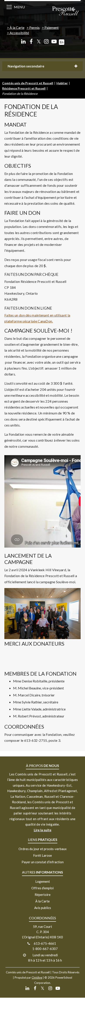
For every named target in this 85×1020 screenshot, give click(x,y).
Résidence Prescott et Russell (24, 88)
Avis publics (42, 908)
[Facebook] (31, 41)
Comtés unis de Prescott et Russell (27, 83)
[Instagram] (46, 41)
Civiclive (37, 977)
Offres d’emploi (42, 888)
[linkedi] (23, 41)
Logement (42, 881)
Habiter (62, 83)
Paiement (51, 27)
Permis (34, 27)
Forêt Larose (42, 855)
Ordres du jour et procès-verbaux (43, 849)
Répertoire (43, 895)
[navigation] (65, 11)
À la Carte (17, 27)
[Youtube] (54, 41)
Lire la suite (42, 830)
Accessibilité (19, 33)
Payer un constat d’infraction (43, 862)
